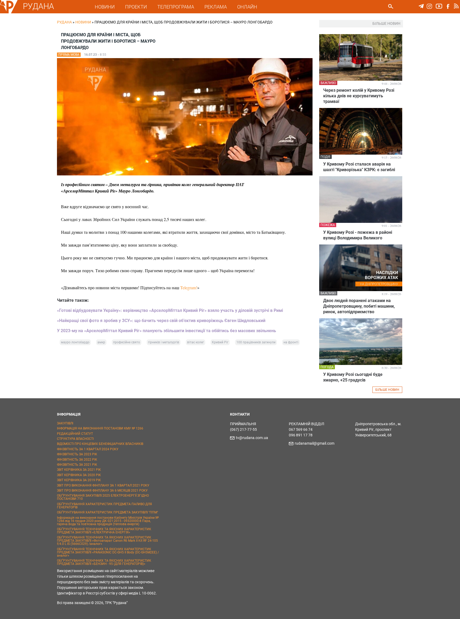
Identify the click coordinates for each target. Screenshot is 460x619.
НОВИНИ (105, 7)
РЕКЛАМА (215, 7)
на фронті (291, 342)
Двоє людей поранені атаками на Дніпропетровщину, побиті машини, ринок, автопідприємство (359, 306)
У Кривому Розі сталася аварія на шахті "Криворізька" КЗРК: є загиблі (359, 167)
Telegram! (188, 287)
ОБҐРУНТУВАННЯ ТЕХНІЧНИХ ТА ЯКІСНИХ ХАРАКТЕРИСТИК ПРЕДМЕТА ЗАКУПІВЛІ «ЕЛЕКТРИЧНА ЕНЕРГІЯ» (104, 530)
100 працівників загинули (256, 342)
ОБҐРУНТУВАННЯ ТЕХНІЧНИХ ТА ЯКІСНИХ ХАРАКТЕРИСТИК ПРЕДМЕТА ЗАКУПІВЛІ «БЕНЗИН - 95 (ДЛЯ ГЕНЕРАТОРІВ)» (104, 562)
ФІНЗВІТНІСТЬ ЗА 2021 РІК (77, 465)
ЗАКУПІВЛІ (65, 423)
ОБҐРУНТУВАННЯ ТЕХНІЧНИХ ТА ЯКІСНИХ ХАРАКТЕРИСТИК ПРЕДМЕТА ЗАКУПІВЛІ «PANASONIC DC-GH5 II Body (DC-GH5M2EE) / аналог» (108, 552)
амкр (101, 342)
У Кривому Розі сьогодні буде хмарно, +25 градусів (353, 377)
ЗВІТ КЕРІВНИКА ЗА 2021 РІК (79, 470)
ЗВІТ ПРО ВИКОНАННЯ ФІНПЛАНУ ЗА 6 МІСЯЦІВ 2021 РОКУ (102, 490)
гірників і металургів (163, 342)
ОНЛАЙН (247, 7)
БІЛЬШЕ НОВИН (387, 390)
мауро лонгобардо (75, 342)
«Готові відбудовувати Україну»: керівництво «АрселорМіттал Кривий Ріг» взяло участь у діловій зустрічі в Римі (170, 310)
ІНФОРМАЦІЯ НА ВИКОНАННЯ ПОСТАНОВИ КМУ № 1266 (100, 428)
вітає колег (195, 342)
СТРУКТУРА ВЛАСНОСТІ (75, 439)
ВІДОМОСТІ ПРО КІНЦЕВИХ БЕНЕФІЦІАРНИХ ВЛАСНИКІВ (100, 444)
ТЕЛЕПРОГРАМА (175, 7)
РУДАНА (38, 6)
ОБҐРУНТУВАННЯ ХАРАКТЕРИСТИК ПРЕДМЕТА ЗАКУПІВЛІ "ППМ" (107, 512)
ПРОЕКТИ (136, 7)
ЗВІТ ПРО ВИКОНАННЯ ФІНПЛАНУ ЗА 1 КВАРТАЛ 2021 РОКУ (103, 485)
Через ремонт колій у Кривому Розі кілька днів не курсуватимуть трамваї (358, 96)
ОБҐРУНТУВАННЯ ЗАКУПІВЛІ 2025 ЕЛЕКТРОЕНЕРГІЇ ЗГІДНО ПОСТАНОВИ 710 (103, 497)
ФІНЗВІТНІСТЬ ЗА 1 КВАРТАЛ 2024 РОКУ (87, 449)
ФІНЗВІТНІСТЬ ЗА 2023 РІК (77, 454)
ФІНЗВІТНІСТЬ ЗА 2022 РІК (77, 459)
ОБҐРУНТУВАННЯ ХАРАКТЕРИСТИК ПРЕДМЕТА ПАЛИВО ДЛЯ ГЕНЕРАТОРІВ (104, 505)
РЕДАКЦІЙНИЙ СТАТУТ (75, 434)
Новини (83, 22)
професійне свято (126, 342)
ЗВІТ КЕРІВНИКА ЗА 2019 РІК (79, 480)
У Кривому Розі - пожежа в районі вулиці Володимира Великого (357, 235)
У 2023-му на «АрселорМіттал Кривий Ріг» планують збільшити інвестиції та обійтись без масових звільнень (166, 330)
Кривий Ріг (220, 342)
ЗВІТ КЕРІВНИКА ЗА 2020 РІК (79, 475)
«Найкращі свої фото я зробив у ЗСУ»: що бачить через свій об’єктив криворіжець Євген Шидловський (161, 320)
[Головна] (9, 12)
